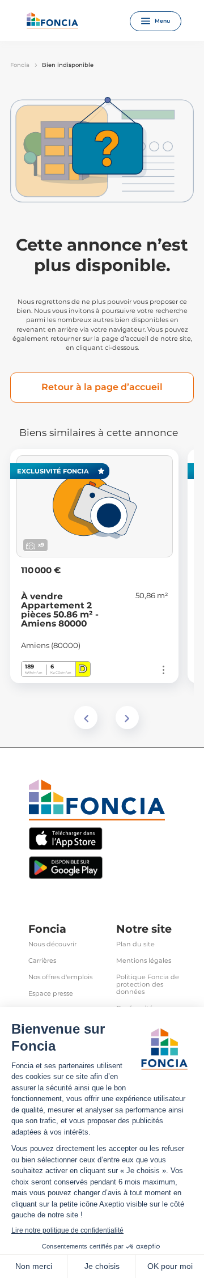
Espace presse (50, 993)
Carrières (42, 960)
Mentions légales (143, 960)
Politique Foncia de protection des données (147, 985)
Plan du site (135, 944)
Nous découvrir (52, 944)
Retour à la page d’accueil (102, 387)
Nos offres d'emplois (60, 977)
